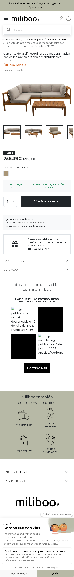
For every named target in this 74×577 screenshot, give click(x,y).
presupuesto (25, 222)
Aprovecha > (37, 7)
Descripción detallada (14, 70)
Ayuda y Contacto (17, 481)
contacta (39, 222)
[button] (23, 319)
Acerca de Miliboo (17, 472)
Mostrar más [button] (37, 368)
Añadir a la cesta (46, 201)
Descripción (13, 260)
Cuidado (10, 269)
